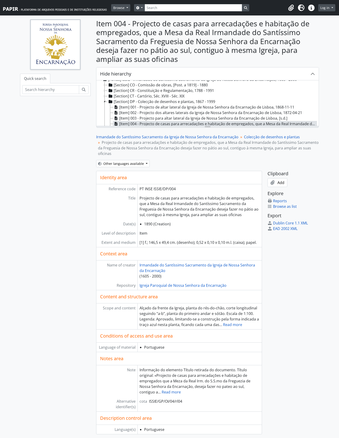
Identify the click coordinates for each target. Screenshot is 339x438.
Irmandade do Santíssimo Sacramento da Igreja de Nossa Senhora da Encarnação (167, 136)
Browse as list (285, 206)
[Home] (57, 8)
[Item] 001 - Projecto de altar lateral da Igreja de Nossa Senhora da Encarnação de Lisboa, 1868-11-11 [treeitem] (206, 107)
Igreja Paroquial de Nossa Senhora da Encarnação (183, 285)
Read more (232, 324)
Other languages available (123, 163)
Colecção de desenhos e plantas (272, 136)
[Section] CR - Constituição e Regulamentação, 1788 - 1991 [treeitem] (164, 90)
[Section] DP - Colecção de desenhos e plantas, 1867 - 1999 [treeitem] (164, 101)
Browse (119, 8)
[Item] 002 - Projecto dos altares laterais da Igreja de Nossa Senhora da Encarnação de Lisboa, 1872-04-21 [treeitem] (210, 112)
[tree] (207, 103)
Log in (325, 8)
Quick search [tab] (35, 78)
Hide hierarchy (115, 74)
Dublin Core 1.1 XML (290, 223)
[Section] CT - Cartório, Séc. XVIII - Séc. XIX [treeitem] (149, 96)
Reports (280, 200)
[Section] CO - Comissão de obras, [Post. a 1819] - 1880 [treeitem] (161, 85)
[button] (291, 8)
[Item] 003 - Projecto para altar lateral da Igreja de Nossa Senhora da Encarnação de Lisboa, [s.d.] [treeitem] (203, 118)
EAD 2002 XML (285, 228)
